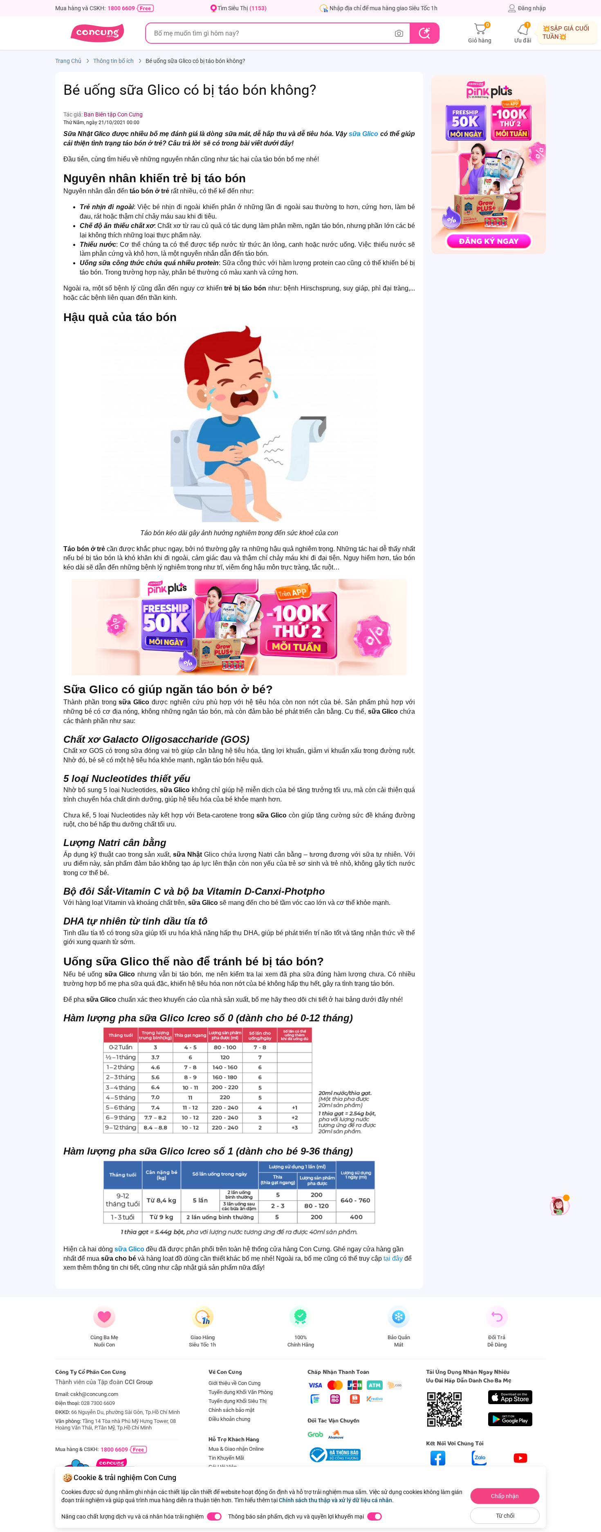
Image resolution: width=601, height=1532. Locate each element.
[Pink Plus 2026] (239, 627)
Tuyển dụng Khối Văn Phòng (241, 1392)
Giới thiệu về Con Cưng (234, 1383)
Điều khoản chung (229, 1419)
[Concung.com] (97, 33)
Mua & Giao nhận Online (236, 1449)
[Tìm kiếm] (424, 33)
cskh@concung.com (94, 1394)
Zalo (479, 1472)
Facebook (437, 1472)
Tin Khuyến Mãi (226, 1458)
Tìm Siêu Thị (242, 8)
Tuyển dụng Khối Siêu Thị (238, 1401)
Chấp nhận (505, 1496)
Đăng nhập (532, 8)
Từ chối (505, 1515)
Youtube (520, 1472)
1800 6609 (121, 8)
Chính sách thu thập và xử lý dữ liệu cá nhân (335, 1500)
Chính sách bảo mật (231, 1410)
